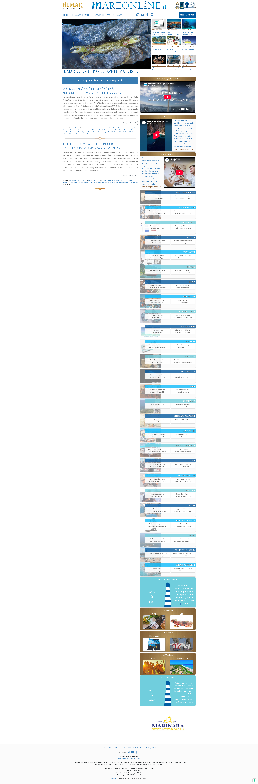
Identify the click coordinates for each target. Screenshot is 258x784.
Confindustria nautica (125, 128)
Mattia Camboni (108, 182)
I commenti (99, 14)
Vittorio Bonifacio (74, 134)
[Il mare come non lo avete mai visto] (106, 44)
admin (84, 128)
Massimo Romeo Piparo (95, 132)
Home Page (106, 748)
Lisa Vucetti (100, 130)
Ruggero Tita (106, 132)
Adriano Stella (105, 180)
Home (66, 14)
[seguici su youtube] (143, 15)
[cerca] (152, 15)
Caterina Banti (114, 128)
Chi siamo (76, 14)
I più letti (87, 14)
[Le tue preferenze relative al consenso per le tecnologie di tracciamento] (254, 780)
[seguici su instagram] (138, 15)
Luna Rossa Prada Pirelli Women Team (115, 130)
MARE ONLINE (114, 778)
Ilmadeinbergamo (124, 758)
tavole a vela (134, 182)
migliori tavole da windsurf (122, 182)
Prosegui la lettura (129, 123)
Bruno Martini (114, 180)
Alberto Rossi (106, 128)
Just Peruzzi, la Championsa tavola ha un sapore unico (174, 51)
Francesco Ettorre (91, 130)
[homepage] (129, 5)
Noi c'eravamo (114, 14)
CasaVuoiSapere (135, 758)
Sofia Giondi (114, 132)
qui (181, 603)
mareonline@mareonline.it (183, 149)
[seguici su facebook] (147, 15)
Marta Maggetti (82, 132)
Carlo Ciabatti (123, 180)
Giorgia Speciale (73, 182)
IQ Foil (81, 182)
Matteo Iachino (98, 182)
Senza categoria (93, 128)
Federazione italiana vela (77, 130)
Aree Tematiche (187, 15)
